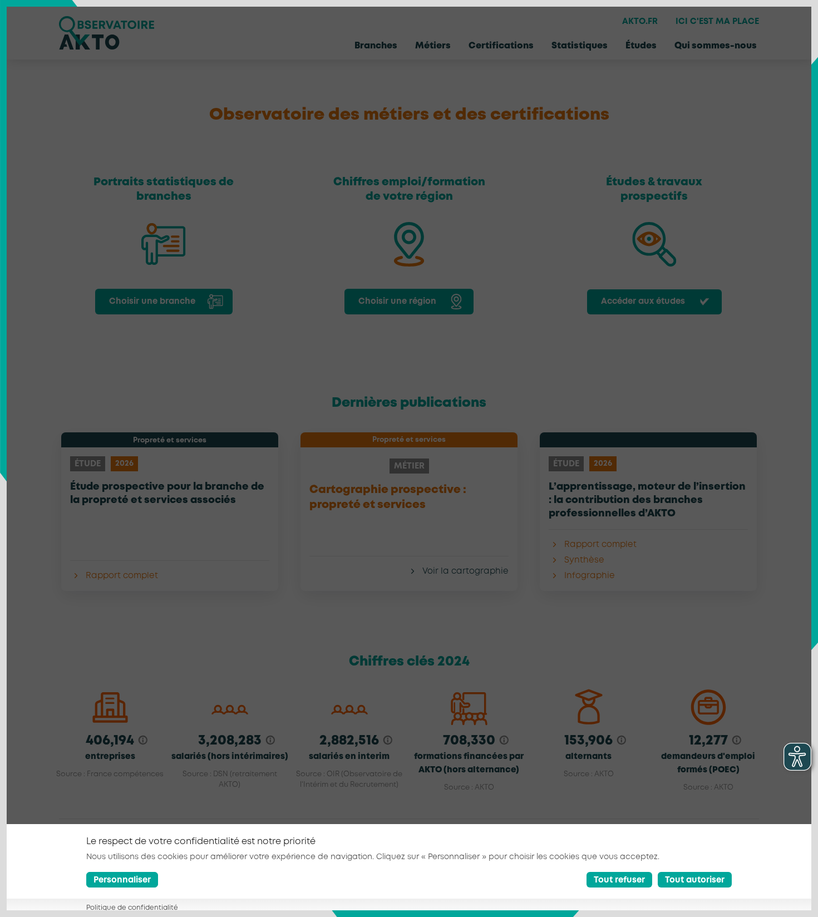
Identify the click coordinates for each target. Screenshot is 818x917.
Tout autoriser (695, 881)
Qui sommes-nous (715, 46)
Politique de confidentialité (132, 908)
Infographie (589, 576)
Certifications (501, 46)
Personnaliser (122, 881)
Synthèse (584, 560)
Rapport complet (122, 576)
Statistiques (579, 46)
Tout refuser (619, 881)
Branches (375, 46)
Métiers (433, 46)
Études (641, 46)
